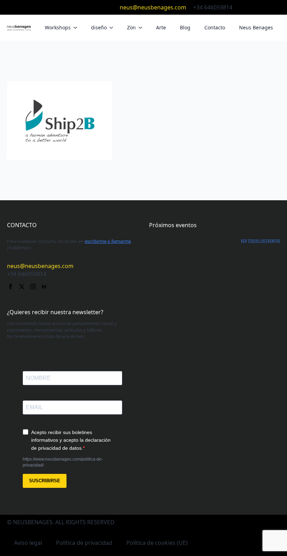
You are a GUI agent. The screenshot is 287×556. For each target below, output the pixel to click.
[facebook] (242, 7)
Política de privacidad (84, 543)
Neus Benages (256, 27)
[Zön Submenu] (142, 27)
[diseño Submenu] (113, 27)
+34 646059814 (212, 7)
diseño (99, 27)
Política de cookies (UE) (157, 543)
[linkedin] (276, 7)
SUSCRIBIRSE (44, 480)
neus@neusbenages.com (153, 7)
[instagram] (265, 7)
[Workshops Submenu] (77, 27)
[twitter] (254, 7)
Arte (161, 27)
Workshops (58, 27)
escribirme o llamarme (108, 241)
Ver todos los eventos (260, 241)
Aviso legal (28, 543)
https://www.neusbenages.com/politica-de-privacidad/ (63, 462)
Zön (131, 27)
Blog (185, 27)
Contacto (214, 27)
